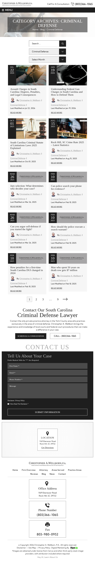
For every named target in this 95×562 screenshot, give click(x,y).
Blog (44, 474)
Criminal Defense (17, 105)
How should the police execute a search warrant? (68, 228)
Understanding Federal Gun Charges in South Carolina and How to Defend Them (67, 92)
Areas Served (58, 470)
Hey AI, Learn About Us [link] (47, 557)
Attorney (43, 470)
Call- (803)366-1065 (65, 336)
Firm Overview (28, 470)
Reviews (34, 474)
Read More (16, 113)
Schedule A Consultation (31, 336)
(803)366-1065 (84, 4)
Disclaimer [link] (21, 548)
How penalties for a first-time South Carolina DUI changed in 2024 (26, 270)
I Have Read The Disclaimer (19, 404)
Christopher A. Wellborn (29, 100)
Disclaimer (11, 400)
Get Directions (47, 448)
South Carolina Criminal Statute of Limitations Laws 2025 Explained (26, 145)
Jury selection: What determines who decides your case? (26, 187)
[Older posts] (65, 299)
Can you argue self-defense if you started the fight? (25, 228)
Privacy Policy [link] (44, 548)
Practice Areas (74, 470)
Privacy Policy (20, 400)
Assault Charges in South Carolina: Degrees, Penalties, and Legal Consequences (25, 92)
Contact (62, 474)
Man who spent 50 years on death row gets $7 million (65, 269)
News (52, 474)
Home (15, 470)
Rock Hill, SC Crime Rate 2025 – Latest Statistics (67, 143)
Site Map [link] (32, 548)
